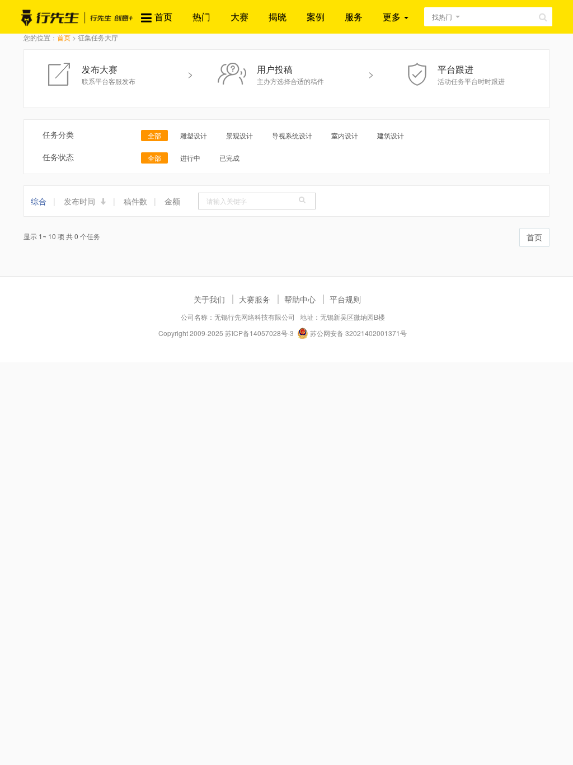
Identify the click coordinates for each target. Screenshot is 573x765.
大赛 (239, 16)
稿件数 (135, 201)
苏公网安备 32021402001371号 (357, 333)
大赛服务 (254, 299)
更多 (393, 16)
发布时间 (80, 201)
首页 (163, 16)
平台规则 (345, 299)
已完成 (229, 157)
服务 (354, 16)
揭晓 (277, 16)
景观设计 (239, 135)
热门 (201, 16)
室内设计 (344, 135)
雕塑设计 (193, 135)
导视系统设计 (292, 135)
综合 (38, 201)
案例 (316, 16)
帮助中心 (300, 299)
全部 (154, 135)
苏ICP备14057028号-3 (259, 333)
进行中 (190, 157)
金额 (172, 201)
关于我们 (209, 299)
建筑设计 (390, 135)
